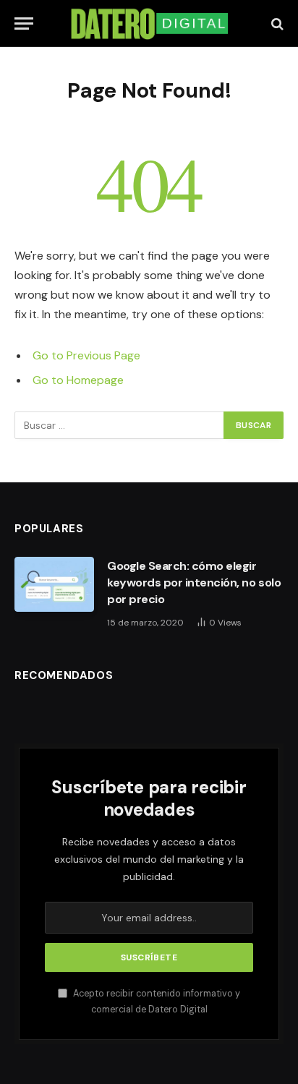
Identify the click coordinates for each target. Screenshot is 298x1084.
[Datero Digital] (149, 23)
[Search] (276, 23)
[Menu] (23, 23)
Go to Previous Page (86, 355)
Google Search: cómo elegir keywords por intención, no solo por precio (194, 582)
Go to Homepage (78, 380)
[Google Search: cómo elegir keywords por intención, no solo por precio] (54, 584)
